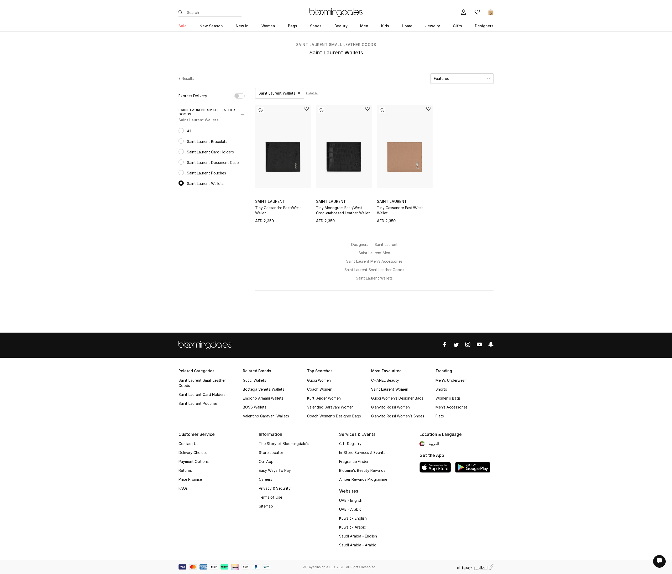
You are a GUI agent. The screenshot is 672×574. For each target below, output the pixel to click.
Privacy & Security (275, 488)
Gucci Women (319, 380)
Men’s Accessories (451, 407)
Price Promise (190, 479)
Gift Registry (350, 443)
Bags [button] (292, 26)
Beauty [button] (341, 26)
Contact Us (188, 443)
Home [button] (407, 26)
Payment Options (193, 461)
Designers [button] (484, 26)
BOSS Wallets (254, 407)
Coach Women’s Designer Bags (334, 416)
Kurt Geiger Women (324, 398)
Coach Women (319, 389)
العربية (434, 443)
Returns (185, 470)
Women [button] (268, 26)
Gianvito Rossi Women (390, 407)
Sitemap (266, 506)
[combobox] (462, 78)
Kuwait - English (353, 518)
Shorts (441, 389)
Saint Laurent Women (389, 389)
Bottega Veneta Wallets (263, 389)
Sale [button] (182, 26)
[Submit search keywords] (180, 13)
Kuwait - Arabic (352, 527)
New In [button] (242, 26)
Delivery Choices (192, 452)
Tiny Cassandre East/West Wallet (278, 210)
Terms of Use (270, 497)
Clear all (312, 93)
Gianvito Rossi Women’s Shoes (397, 416)
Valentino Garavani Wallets (266, 416)
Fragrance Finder (354, 461)
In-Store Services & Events (362, 452)
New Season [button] (211, 26)
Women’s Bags (448, 398)
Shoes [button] (316, 26)
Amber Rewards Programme (363, 479)
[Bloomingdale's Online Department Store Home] (336, 12)
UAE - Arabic (350, 509)
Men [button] (364, 26)
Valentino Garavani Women (330, 407)
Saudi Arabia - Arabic (357, 545)
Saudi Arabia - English (358, 536)
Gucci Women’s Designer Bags (397, 398)
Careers (265, 479)
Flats (439, 416)
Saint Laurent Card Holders (201, 394)
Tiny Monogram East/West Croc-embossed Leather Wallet (343, 210)
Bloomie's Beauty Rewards (362, 470)
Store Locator (271, 452)
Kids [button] (385, 26)
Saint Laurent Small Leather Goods (336, 44)
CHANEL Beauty (385, 380)
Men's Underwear (450, 380)
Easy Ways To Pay (275, 470)
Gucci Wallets (254, 380)
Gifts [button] (457, 26)
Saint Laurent (270, 201)
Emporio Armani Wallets (263, 398)
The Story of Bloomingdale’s (284, 443)
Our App (266, 461)
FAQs (183, 488)
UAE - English (350, 500)
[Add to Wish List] (306, 109)
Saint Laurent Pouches (198, 403)
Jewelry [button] (432, 26)
